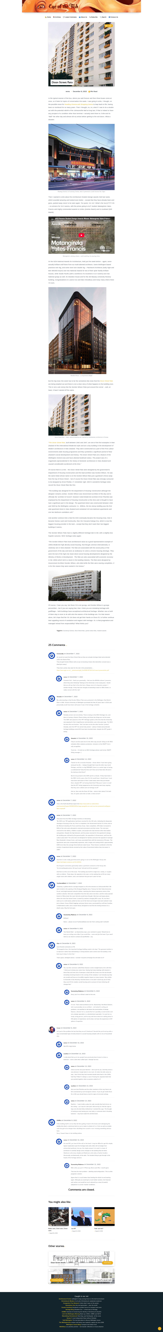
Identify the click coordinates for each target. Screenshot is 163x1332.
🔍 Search (103, 17)
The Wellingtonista (65, 1322)
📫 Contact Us (113, 17)
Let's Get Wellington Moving (71, 1314)
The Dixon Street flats (57, 442)
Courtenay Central (68, 630)
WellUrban (63, 1326)
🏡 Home (48, 17)
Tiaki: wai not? (98, 1228)
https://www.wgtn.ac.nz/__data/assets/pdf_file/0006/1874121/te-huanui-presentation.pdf (83, 670)
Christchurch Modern (68, 1301)
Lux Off (73, 1228)
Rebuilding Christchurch (69, 1316)
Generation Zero (71, 1305)
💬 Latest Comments (70, 17)
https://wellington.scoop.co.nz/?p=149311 (69, 862)
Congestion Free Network (71, 1303)
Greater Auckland (67, 1307)
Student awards (101, 630)
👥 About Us (83, 17)
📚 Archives (57, 17)
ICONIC (64, 1311)
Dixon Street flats (106, 381)
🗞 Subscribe (93, 17)
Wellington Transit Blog (73, 1324)
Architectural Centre (65, 1298)
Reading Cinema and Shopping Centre (79, 104)
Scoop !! (69, 1318)
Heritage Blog (70, 1309)
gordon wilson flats (91, 630)
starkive (66, 1054)
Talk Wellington (67, 1320)
